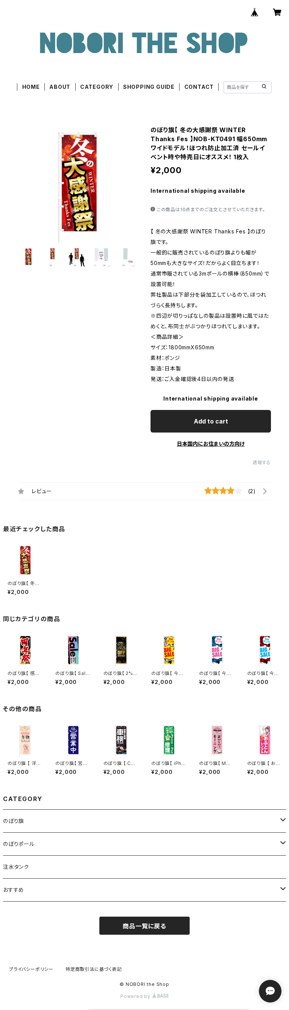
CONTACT (199, 87)
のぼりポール (19, 844)
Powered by (136, 996)
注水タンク (16, 867)
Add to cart (211, 421)
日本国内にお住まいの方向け (211, 443)
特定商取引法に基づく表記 (93, 969)
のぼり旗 (13, 821)
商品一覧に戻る (144, 926)
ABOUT (59, 87)
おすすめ (13, 890)
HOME (31, 87)
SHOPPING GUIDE (149, 87)
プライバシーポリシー (31, 969)
